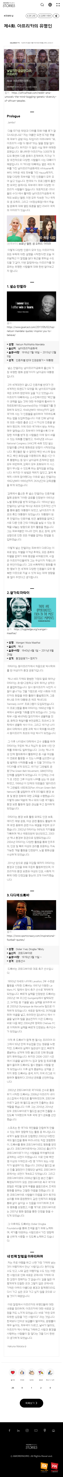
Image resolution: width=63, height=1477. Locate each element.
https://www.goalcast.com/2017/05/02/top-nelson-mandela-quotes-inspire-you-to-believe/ (31, 331)
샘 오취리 (37, 243)
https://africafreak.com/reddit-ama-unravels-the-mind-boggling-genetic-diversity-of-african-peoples (31, 96)
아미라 (47, 243)
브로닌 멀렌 (25, 243)
